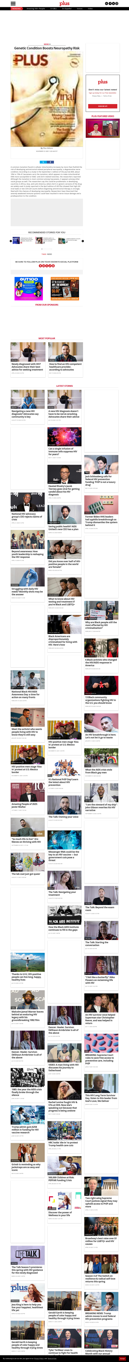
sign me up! (102, 106)
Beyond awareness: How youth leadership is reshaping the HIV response (27, 554)
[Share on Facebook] (50, 162)
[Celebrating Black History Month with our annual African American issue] (101, 1338)
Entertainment (53, 482)
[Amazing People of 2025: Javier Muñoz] (28, 792)
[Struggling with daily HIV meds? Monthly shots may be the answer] (28, 577)
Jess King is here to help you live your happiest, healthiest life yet (27, 1307)
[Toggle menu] (13, 3)
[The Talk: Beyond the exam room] (101, 895)
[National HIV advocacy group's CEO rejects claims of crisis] (28, 502)
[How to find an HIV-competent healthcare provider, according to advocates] (65, 352)
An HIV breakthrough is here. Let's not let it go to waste (100, 736)
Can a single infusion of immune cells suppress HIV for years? (62, 451)
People (14, 800)
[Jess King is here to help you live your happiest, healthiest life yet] (28, 1292)
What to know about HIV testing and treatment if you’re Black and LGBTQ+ (61, 601)
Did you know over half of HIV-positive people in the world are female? (64, 564)
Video (90, 8)
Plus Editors (48, 148)
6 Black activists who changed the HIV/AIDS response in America (101, 662)
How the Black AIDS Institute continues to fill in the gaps (63, 928)
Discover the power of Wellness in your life (60, 1214)
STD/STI (87, 513)
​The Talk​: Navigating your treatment (62, 893)
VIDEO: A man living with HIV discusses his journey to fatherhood (63, 1067)
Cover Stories (52, 1346)
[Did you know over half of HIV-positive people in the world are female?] (64, 549)
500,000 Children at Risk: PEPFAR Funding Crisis (61, 1179)
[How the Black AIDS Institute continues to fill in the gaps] (64, 915)
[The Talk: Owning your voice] (64, 805)
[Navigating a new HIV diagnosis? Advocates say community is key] (28, 399)
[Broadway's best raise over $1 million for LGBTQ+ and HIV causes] (101, 1226)
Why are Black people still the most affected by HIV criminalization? (101, 625)
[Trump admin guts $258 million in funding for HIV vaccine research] (28, 1115)
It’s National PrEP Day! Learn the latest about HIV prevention (63, 782)
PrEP (49, 775)
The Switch (15, 835)
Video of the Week (54, 1061)
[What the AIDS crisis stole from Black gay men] (101, 757)
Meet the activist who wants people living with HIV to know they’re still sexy (27, 732)
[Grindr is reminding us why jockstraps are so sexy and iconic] (28, 1152)
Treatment (15, 585)
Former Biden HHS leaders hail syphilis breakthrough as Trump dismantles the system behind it (101, 521)
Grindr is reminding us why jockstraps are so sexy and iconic (26, 1167)
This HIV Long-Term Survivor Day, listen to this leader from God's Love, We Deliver (101, 1098)
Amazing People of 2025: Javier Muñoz (24, 805)
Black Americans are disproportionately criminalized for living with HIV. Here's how (62, 640)
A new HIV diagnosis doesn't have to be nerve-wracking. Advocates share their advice (63, 414)
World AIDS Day (16, 762)
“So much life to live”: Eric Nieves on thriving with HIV (26, 840)
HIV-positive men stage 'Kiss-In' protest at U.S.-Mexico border (27, 769)
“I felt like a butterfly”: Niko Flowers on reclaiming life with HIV (100, 980)
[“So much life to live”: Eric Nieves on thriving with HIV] (28, 827)
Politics (50, 1098)
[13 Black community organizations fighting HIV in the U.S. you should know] (101, 685)
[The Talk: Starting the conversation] (101, 930)
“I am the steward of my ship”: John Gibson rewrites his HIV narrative (101, 807)
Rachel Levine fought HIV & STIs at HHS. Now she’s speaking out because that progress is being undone (62, 1106)
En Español (66, 8)
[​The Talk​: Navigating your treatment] (64, 880)
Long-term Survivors (92, 1091)
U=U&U (53, 8)
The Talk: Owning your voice (63, 816)
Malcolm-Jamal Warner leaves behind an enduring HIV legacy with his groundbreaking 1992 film (28, 1016)
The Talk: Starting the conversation (96, 944)
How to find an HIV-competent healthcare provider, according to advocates (65, 367)
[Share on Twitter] (43, 162)
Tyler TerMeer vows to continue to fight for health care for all (63, 1353)
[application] (103, 128)
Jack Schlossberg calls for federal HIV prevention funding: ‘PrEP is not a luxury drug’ (100, 480)
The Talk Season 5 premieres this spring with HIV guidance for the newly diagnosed (27, 1270)
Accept (122, 1358)
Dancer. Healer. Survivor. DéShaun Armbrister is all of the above (27, 1055)
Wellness (15, 1338)
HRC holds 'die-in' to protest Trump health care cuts (63, 1144)
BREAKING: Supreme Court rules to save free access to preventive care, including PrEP (99, 1059)
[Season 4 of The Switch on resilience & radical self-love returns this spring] (101, 1264)
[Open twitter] (113, 3)
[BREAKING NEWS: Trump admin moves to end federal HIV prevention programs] (101, 1301)
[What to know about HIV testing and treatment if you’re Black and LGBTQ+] (64, 587)
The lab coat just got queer (26, 874)
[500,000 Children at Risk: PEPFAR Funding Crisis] (64, 1165)
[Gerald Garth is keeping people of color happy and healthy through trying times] (28, 1330)
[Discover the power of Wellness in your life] (64, 1200)
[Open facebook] (110, 3)
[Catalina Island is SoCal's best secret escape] (61, 240)
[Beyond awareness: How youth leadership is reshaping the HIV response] (28, 539)
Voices (79, 8)
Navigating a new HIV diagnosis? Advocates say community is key (25, 414)
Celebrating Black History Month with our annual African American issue (98, 1353)
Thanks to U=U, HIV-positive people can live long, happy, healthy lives (26, 977)
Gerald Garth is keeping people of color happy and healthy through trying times (27, 1345)
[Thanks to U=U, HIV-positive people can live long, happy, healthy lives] (28, 962)
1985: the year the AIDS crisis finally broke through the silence (27, 1092)
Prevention (15, 1123)
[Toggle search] (106, 3)
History (14, 1085)
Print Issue (15, 1301)
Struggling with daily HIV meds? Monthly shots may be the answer (27, 591)
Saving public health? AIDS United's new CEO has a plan (63, 528)
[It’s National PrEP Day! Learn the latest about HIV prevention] (64, 767)
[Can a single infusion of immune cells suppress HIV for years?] (64, 436)
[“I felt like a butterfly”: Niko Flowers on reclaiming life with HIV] (101, 965)
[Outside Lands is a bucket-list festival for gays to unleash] (38, 240)
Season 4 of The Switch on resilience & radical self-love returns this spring (100, 1278)
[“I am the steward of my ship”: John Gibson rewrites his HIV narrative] (101, 792)
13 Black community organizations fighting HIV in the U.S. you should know (100, 700)
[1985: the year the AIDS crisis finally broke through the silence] (28, 1077)
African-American (17, 688)
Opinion (14, 547)
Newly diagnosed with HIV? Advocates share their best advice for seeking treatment (27, 367)
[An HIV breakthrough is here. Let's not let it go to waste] (101, 722)
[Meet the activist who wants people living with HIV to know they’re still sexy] (28, 717)
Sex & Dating (15, 1160)
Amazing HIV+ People (36, 8)
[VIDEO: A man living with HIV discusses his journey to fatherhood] (64, 1052)
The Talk (14, 360)
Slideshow (88, 1234)
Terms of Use (52, 1358)
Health (14, 725)
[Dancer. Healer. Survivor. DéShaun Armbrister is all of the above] (28, 1040)
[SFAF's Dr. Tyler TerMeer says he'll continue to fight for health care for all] (64, 1338)
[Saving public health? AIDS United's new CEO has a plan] (64, 514)
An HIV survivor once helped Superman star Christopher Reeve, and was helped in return (100, 1019)
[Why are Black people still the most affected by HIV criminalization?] (101, 610)
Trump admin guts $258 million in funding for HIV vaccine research (25, 1129)
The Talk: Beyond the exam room (99, 909)
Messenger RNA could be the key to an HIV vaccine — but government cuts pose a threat (63, 856)
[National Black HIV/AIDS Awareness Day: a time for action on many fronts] (28, 679)
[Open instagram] (116, 3)
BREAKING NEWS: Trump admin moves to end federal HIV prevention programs (100, 1316)
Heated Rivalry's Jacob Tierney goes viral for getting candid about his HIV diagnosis (64, 490)
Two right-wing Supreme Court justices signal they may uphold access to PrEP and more (101, 1202)
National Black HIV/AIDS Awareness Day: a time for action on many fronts (25, 694)
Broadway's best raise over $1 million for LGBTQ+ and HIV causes (101, 1241)
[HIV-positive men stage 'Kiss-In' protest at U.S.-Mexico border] (28, 754)
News (46, 44)
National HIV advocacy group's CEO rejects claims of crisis (27, 516)
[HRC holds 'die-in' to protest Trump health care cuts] (64, 1130)
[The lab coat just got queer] (28, 862)
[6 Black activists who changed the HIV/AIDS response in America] (101, 647)
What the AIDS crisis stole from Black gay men (98, 771)
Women (50, 557)
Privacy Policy (39, 1358)
